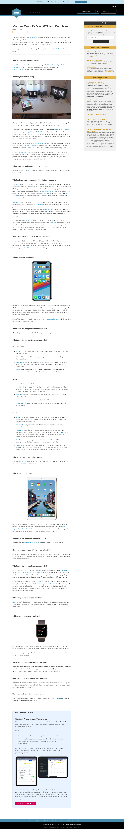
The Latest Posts (100, 77)
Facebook (19, 394)
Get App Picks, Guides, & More (100, 26)
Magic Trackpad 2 (23, 248)
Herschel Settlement (20, 152)
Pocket (62, 432)
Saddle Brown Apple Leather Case (48, 319)
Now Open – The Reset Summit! (96, 114)
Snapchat (19, 384)
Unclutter (53, 223)
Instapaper (46, 209)
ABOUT (29, 13)
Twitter (58, 49)
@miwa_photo (17, 69)
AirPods (21, 136)
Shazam (23, 669)
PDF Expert (16, 202)
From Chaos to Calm (93, 100)
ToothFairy (61, 220)
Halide (18, 417)
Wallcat (30, 170)
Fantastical (19, 351)
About (37, 820)
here (43, 694)
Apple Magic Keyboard (61, 130)
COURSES (35, 13)
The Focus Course (69, 824)
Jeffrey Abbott (21, 31)
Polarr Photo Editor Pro (48, 191)
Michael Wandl (20, 65)
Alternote (41, 207)
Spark (42, 186)
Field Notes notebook (31, 145)
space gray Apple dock (37, 143)
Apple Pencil (26, 529)
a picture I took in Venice (31, 543)
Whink (28, 575)
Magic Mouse (30, 132)
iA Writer (28, 572)
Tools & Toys (78, 824)
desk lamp (41, 132)
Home (30, 820)
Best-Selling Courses (100, 47)
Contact (54, 820)
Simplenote (40, 204)
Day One (18, 440)
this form (58, 698)
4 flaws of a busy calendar (95, 82)
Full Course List (91, 67)
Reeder (18, 445)
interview (33, 37)
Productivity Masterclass (94, 60)
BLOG (40, 13)
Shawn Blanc (51, 824)
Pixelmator (45, 193)
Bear (37, 362)
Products (45, 820)
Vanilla (28, 220)
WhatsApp (19, 403)
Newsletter (70, 820)
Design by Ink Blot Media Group (52, 827)
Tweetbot (19, 387)
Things (18, 357)
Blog (62, 820)
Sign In (113, 6)
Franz (29, 189)
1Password (15, 184)
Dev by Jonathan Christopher (72, 827)
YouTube (38, 581)
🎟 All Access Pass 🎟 (93, 52)
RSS (53, 49)
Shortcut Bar (16, 227)
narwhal (18, 400)
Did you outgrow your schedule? (97, 119)
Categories (87, 11)
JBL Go (36, 134)
